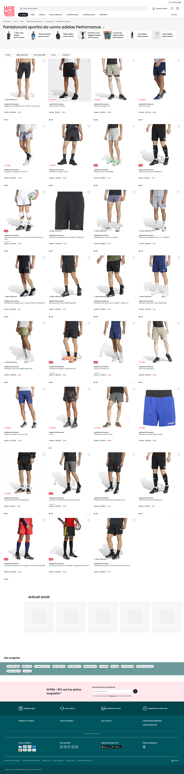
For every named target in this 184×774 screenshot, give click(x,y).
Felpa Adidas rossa (90, 666)
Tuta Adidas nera (127, 666)
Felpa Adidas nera (59, 666)
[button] (177, 8)
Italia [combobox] (175, 760)
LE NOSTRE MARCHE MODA (150, 725)
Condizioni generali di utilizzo (84, 760)
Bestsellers (104, 15)
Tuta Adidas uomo (74, 666)
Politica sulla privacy (58, 760)
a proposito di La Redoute (26, 721)
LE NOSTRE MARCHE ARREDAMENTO (152, 721)
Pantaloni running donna (145, 666)
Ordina (7, 55)
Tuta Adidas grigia (13, 666)
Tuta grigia (114, 666)
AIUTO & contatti (106, 721)
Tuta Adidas (104, 666)
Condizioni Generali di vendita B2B (31, 760)
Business (174, 15)
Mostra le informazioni (92, 734)
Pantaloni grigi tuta (13, 671)
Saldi (32, 15)
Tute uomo (27, 671)
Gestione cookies (70, 760)
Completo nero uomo (42, 666)
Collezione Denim (89, 15)
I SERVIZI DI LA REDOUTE (66, 721)
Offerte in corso (46, 760)
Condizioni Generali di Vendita (12, 760)
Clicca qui (112, 696)
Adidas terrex (27, 666)
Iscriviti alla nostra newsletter (103, 687)
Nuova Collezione (56, 15)
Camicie (42, 15)
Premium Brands (72, 15)
